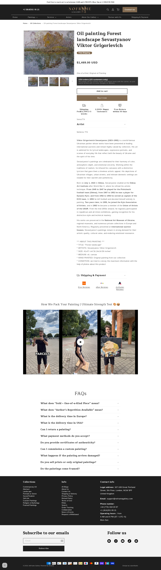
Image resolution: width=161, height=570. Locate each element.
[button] (107, 9)
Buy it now (102, 98)
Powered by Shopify (47, 565)
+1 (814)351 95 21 (31, 9)
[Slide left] (25, 81)
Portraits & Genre (30, 493)
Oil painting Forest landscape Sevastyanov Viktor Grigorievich (67, 23)
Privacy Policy (67, 496)
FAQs (64, 503)
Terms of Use (67, 500)
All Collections (35, 23)
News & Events (68, 512)
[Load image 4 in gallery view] (64, 81)
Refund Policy (67, 498)
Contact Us (66, 491)
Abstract (26, 489)
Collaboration (67, 509)
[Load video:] (80, 342)
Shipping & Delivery (69, 493)
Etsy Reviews (84, 287)
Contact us (130, 9)
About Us (65, 489)
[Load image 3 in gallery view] (54, 81)
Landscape (27, 491)
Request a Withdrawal (70, 514)
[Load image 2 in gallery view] (43, 81)
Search (64, 505)
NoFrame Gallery (34, 565)
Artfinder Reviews (120, 288)
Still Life (26, 498)
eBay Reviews (102, 287)
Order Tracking (67, 507)
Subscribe (44, 548)
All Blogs (65, 487)
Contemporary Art (30, 487)
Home (25, 23)
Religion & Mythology (31, 503)
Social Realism (29, 496)
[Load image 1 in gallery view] (33, 81)
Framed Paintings (30, 505)
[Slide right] (72, 81)
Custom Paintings (30, 500)
